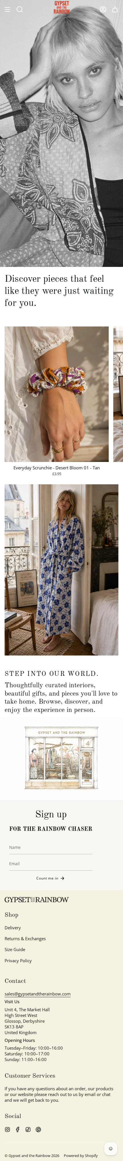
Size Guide (15, 949)
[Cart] (115, 9)
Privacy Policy (18, 960)
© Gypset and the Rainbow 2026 (32, 1155)
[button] (20, 9)
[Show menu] (7, 9)
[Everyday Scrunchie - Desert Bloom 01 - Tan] (57, 394)
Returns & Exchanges (25, 938)
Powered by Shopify (81, 1155)
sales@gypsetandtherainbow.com (38, 994)
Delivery (13, 927)
